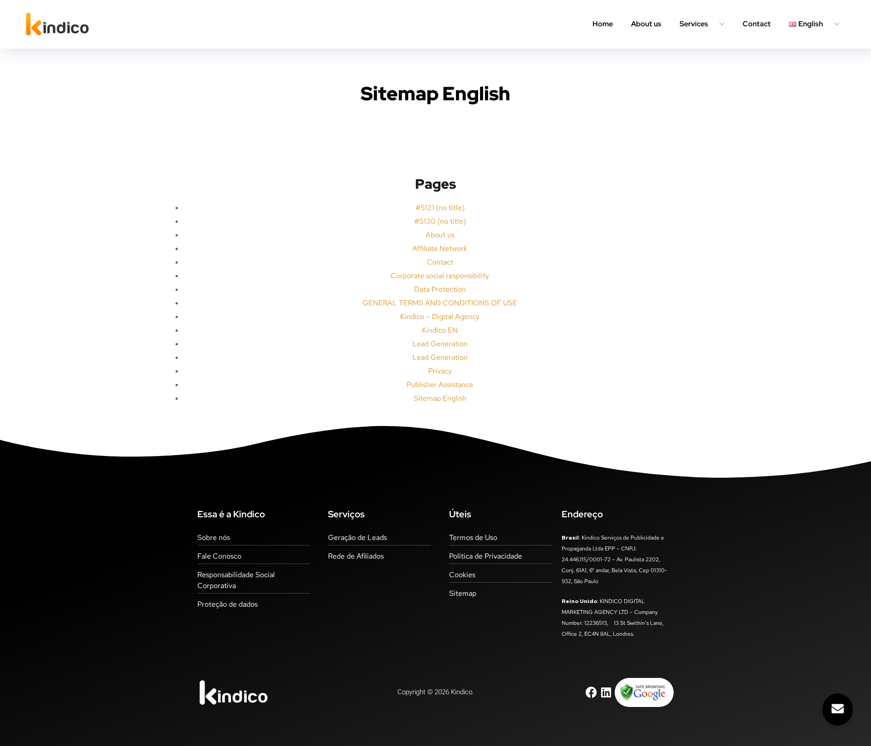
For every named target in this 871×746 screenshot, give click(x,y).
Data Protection (440, 289)
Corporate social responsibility (440, 275)
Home (602, 24)
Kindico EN (440, 330)
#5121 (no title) (440, 207)
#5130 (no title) (440, 221)
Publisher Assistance (439, 384)
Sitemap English (440, 398)
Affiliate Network (439, 248)
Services (694, 24)
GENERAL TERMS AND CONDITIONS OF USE (439, 303)
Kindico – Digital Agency (440, 316)
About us (646, 24)
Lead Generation (440, 343)
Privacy (440, 371)
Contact (757, 24)
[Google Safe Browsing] (642, 692)
